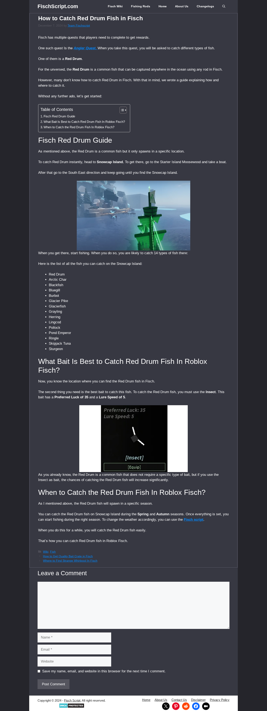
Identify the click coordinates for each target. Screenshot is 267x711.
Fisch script (193, 520)
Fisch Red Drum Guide (60, 116)
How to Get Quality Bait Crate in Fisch (68, 556)
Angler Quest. (86, 48)
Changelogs (205, 6)
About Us (181, 6)
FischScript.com (58, 6)
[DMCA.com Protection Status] (71, 707)
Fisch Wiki (115, 6)
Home (163, 6)
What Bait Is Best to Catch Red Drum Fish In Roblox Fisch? (85, 121)
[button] (223, 6)
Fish (53, 551)
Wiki (45, 551)
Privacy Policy (219, 700)
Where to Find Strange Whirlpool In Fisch (70, 560)
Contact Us (179, 700)
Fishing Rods (140, 6)
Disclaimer (198, 700)
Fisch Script (72, 700)
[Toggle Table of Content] (121, 110)
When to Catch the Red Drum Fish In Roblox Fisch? (79, 127)
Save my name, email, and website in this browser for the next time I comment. (104, 671)
